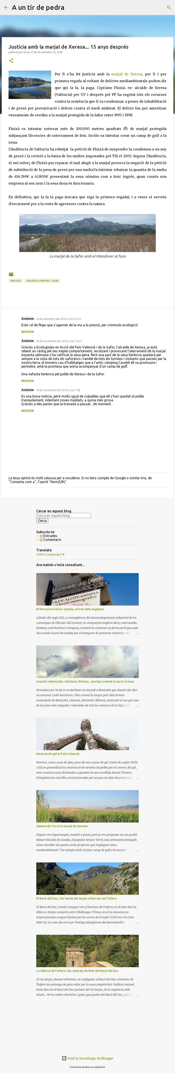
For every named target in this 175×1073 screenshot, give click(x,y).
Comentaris (51, 540)
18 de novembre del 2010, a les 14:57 (59, 340)
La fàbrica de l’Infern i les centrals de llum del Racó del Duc (77, 971)
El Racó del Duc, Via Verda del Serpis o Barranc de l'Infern (76, 898)
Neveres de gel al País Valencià (57, 754)
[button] (11, 61)
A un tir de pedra (38, 7)
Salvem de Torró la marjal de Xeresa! (62, 826)
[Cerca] (70, 7)
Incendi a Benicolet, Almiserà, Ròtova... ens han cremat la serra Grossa (85, 681)
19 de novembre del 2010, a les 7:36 (58, 390)
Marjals (15, 280)
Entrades (49, 536)
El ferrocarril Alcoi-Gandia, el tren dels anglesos (70, 609)
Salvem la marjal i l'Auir (42, 280)
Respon (27, 331)
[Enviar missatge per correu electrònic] (11, 276)
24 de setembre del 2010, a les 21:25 (58, 318)
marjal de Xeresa (126, 74)
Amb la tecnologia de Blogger (90, 1058)
